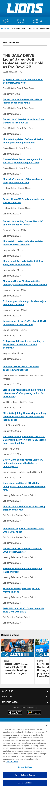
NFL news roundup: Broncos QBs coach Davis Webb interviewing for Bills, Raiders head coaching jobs (24, 439)
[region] (25, 755)
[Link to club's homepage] (5, 20)
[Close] (47, 725)
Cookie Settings (25, 767)
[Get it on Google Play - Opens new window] (34, 714)
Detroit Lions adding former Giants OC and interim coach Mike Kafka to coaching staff (23, 463)
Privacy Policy (12, 762)
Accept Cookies (25, 783)
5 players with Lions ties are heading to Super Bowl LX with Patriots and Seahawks (23, 344)
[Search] (41, 21)
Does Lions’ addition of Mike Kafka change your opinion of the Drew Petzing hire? (24, 486)
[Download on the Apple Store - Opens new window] (15, 713)
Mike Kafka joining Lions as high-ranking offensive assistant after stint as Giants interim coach (24, 416)
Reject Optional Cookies (25, 775)
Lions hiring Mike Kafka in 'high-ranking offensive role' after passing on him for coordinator (24, 393)
